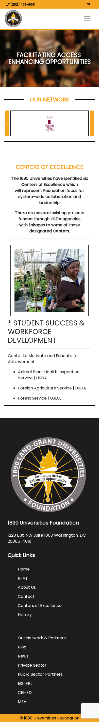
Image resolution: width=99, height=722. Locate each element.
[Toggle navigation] (87, 19)
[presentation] (7, 123)
